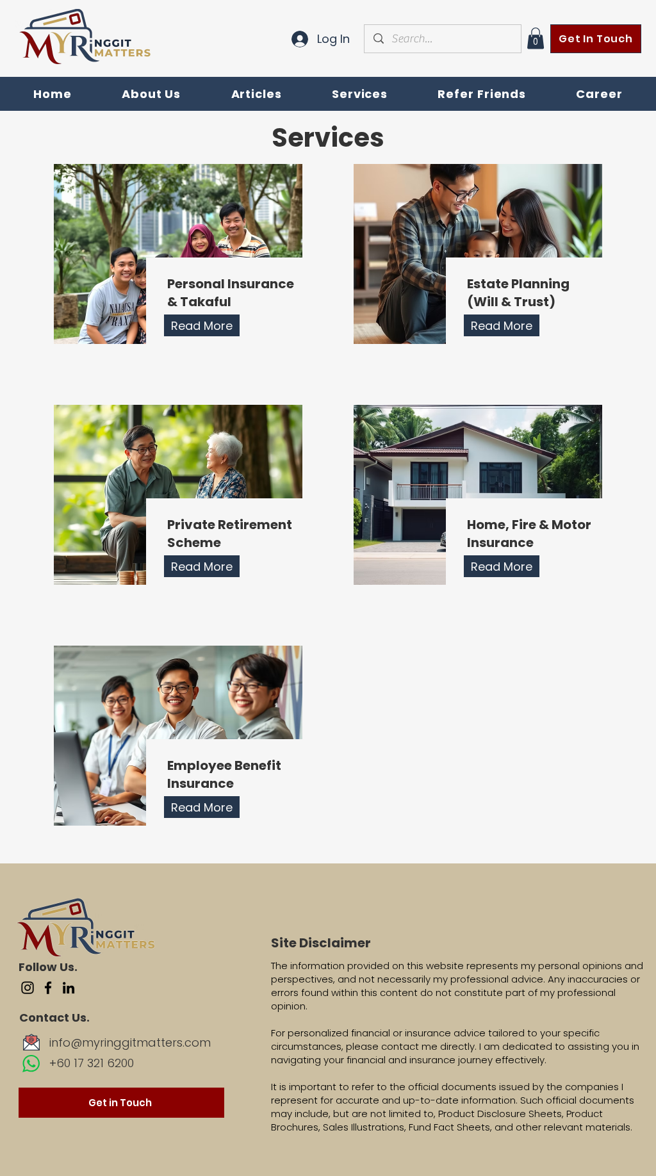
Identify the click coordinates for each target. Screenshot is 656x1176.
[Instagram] (27, 987)
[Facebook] (48, 987)
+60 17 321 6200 (91, 1063)
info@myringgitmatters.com (130, 1042)
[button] (536, 38)
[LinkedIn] (68, 987)
